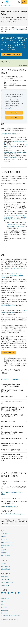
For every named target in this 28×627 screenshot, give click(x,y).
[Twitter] (5, 592)
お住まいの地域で (5, 555)
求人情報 (3, 550)
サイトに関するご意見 (7, 582)
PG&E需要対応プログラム (8, 305)
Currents (3, 563)
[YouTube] (12, 592)
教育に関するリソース (7, 542)
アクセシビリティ (5, 598)
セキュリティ (4, 610)
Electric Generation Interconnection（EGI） (15, 152)
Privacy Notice (8, 108)
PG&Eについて (5, 533)
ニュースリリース (5, 566)
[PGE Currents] (18, 592)
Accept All (14, 112)
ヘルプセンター (5, 579)
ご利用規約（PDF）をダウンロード (10, 134)
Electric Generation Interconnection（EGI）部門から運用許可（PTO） (12, 275)
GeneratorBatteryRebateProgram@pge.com (12, 514)
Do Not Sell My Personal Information (10, 616)
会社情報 (3, 536)
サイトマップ (4, 613)
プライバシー (4, 607)
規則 (2, 604)
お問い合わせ (4, 576)
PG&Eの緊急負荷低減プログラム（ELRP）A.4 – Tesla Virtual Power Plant (16, 224)
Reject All (14, 117)
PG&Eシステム (5, 553)
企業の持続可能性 (5, 569)
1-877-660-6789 (16, 30)
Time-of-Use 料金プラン (10, 157)
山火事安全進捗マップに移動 (10, 54)
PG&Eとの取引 (5, 585)
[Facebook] (1, 592)
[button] (3, 2)
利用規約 (3, 601)
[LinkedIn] (8, 592)
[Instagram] (15, 592)
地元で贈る (4, 539)
